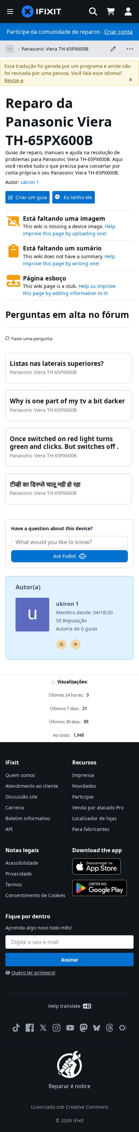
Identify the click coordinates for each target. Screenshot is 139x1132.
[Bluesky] (96, 1027)
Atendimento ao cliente (31, 786)
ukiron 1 (30, 182)
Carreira (14, 807)
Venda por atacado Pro (97, 807)
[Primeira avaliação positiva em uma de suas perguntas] (75, 644)
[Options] (9, 49)
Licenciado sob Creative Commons (69, 1107)
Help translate (64, 1006)
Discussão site (21, 796)
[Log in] (128, 11)
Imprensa (83, 775)
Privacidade (18, 873)
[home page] (41, 11)
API (9, 829)
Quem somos (20, 775)
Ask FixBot (64, 556)
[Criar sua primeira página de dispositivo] (61, 644)
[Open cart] (110, 11)
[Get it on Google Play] (99, 888)
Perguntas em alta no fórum (67, 314)
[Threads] (110, 1028)
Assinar (69, 959)
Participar (83, 796)
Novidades (84, 786)
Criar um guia (31, 197)
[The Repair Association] (123, 1028)
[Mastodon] (84, 1028)
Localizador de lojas (94, 818)
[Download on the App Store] (96, 866)
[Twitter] (43, 1028)
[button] (93, 11)
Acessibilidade (21, 863)
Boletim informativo (27, 818)
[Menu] (10, 11)
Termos (13, 884)
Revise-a (13, 80)
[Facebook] (30, 1028)
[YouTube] (70, 1028)
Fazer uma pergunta (31, 335)
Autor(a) (28, 587)
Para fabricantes (90, 829)
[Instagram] (57, 1028)
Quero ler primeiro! (33, 972)
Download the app (97, 850)
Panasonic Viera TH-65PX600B (55, 49)
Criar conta (118, 31)
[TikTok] (16, 1028)
